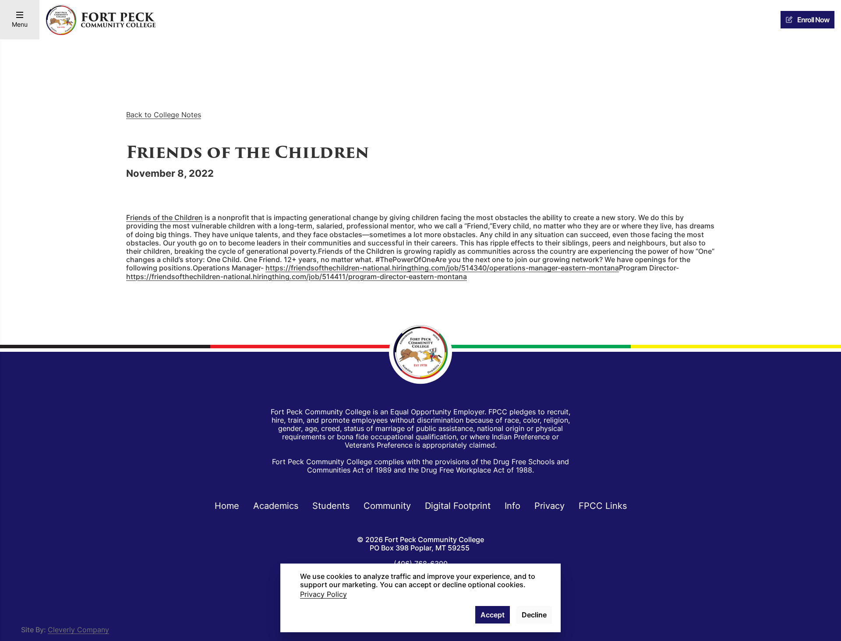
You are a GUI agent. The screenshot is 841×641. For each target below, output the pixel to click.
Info (512, 505)
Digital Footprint (458, 505)
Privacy (549, 505)
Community (387, 505)
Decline (534, 615)
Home (227, 505)
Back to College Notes (163, 114)
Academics (275, 505)
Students (331, 505)
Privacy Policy (323, 594)
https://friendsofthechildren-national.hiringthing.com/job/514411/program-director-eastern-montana (296, 276)
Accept (493, 615)
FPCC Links (603, 505)
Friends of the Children (164, 217)
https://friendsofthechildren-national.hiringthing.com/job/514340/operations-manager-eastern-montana (442, 268)
